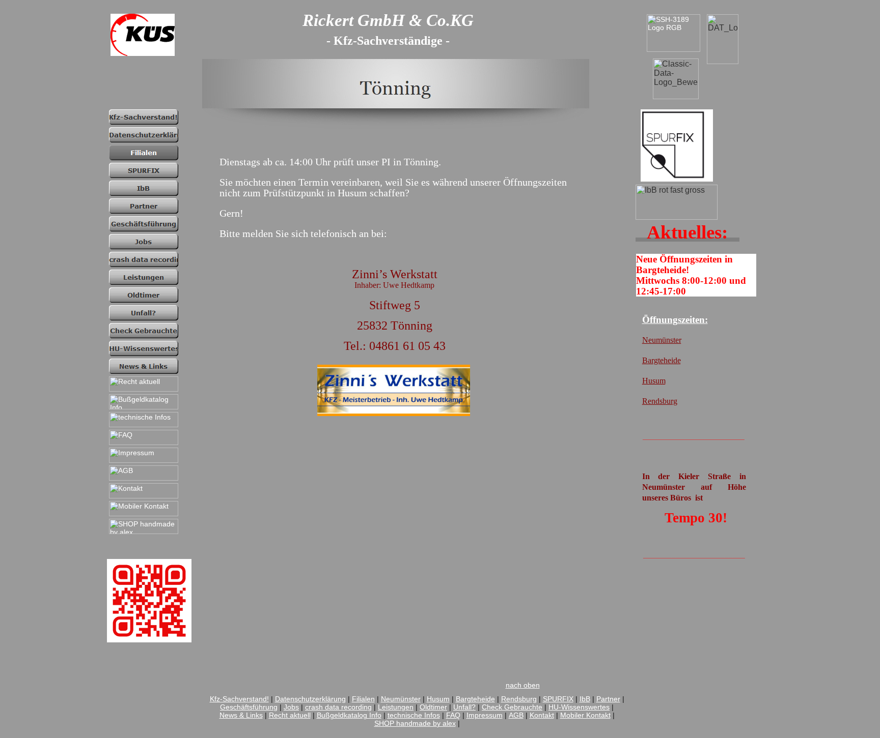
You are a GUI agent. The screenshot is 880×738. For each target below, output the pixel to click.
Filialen (363, 699)
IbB (585, 699)
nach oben (523, 685)
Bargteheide (475, 699)
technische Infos (414, 715)
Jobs (291, 707)
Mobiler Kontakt (585, 715)
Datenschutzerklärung (310, 699)
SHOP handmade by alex (415, 723)
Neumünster (401, 699)
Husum (438, 699)
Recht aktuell (290, 715)
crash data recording (338, 707)
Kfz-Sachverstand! (239, 699)
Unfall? (464, 707)
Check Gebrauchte (512, 707)
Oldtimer (433, 707)
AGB (516, 715)
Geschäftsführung (249, 707)
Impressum (484, 715)
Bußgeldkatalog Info (349, 715)
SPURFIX (558, 699)
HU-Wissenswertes (579, 707)
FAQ (453, 715)
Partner (608, 699)
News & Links (241, 715)
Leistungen (396, 707)
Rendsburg (519, 699)
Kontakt (542, 715)
